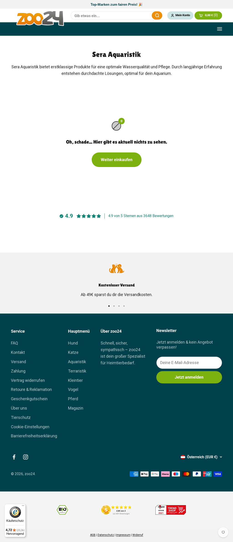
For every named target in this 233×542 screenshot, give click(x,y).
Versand (18, 361)
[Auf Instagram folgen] (26, 457)
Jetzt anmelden (189, 377)
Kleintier (75, 380)
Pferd (73, 398)
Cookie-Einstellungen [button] (30, 426)
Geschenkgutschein (29, 398)
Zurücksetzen (145, 15)
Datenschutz (106, 535)
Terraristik (77, 371)
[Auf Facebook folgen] (14, 457)
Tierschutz (21, 417)
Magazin (75, 408)
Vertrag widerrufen (28, 380)
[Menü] (23, 506)
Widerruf (137, 535)
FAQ (14, 343)
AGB (93, 535)
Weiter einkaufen (116, 159)
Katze (73, 352)
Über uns (19, 408)
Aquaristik (77, 361)
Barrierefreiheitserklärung (34, 435)
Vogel (73, 389)
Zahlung (18, 371)
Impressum (123, 535)
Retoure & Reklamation (31, 389)
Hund (73, 343)
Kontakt (18, 352)
